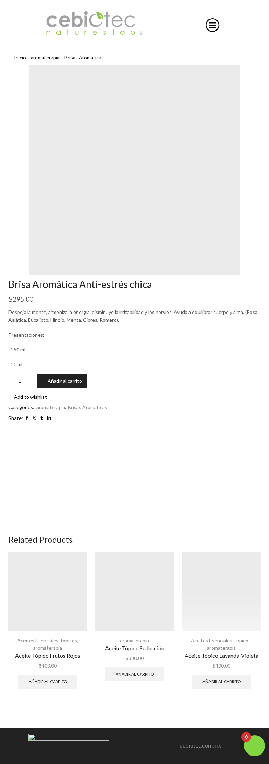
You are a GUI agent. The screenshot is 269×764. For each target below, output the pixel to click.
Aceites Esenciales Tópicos (47, 640)
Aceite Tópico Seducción (134, 648)
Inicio (20, 57)
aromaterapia (45, 57)
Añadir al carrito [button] (48, 681)
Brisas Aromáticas (84, 57)
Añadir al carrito (65, 381)
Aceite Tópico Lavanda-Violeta (221, 655)
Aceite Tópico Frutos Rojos (47, 655)
